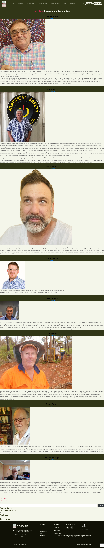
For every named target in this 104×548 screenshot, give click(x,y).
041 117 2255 (17, 538)
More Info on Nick (4, 294)
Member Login (89, 3)
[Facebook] (67, 527)
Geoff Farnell (52, 404)
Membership (20, 3)
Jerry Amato (52, 298)
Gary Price (52, 333)
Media (65, 3)
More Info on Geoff (4, 85)
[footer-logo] (25, 526)
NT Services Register (31, 3)
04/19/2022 (52, 18)
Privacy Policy (4, 498)
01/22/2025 (52, 168)
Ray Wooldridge (52, 457)
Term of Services (4, 500)
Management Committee (55, 3)
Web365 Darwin (87, 544)
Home (13, 3)
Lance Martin (52, 89)
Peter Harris (52, 166)
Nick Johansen (52, 258)
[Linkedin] (71, 527)
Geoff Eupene (52, 16)
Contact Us (72, 3)
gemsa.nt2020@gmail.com (20, 536)
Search (1, 502)
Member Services (43, 531)
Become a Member (98, 3)
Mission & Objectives (43, 3)
